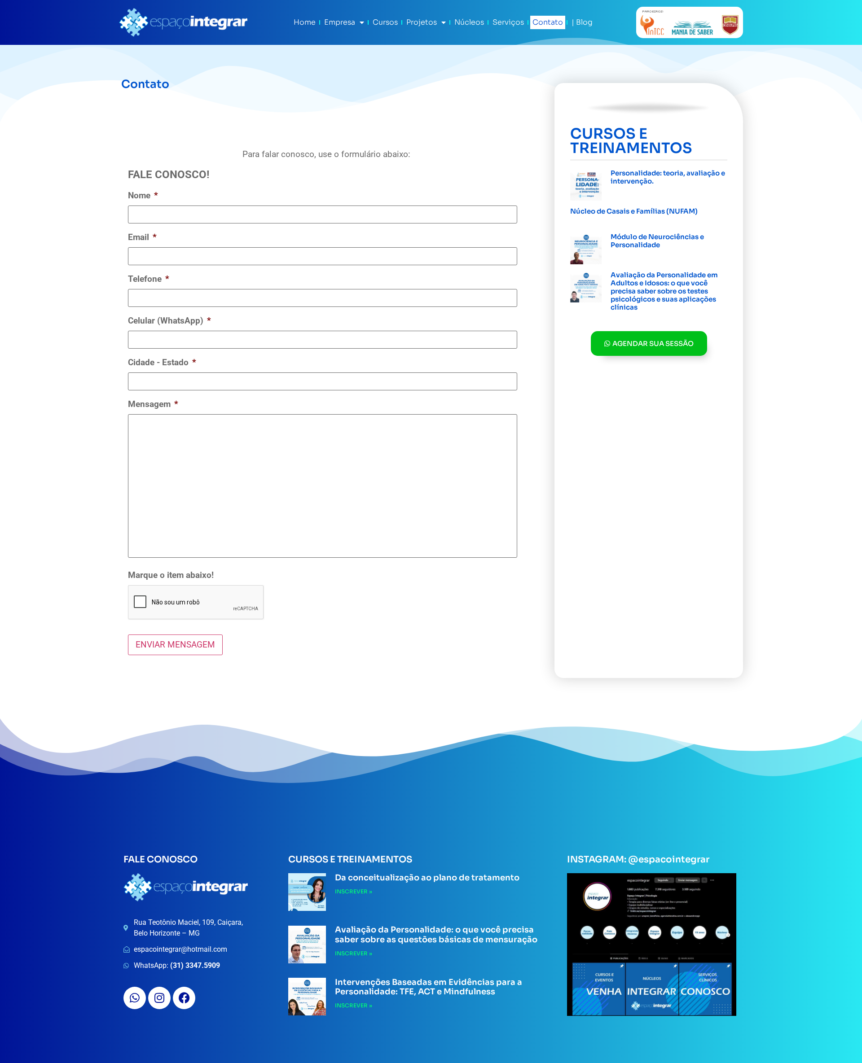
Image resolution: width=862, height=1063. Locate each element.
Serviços (508, 22)
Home (305, 22)
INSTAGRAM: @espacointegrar (638, 859)
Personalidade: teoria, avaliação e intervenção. (668, 177)
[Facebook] (184, 998)
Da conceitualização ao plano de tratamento (427, 878)
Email (142, 237)
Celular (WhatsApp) (169, 320)
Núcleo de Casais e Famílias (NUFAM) (634, 211)
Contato (547, 22)
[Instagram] (159, 998)
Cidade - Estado (162, 362)
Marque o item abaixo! (171, 575)
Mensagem (153, 404)
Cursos (385, 22)
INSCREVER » (629, 191)
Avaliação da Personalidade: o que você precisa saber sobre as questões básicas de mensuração (436, 935)
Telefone (148, 279)
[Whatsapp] (134, 998)
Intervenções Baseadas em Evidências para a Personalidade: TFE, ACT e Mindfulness (428, 987)
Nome (143, 195)
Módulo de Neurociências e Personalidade (657, 240)
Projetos (421, 22)
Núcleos (469, 22)
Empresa (339, 22)
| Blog (582, 22)
